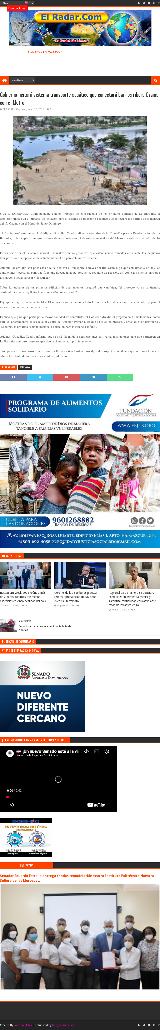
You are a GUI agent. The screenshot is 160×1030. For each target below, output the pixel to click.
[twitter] (144, 3)
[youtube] (149, 3)
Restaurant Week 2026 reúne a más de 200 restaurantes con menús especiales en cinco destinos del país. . (24, 596)
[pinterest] (154, 3)
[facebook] (139, 3)
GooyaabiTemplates (64, 1025)
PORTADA (25, 367)
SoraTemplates (23, 1025)
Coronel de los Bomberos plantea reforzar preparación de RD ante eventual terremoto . (75, 596)
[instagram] (158, 3)
